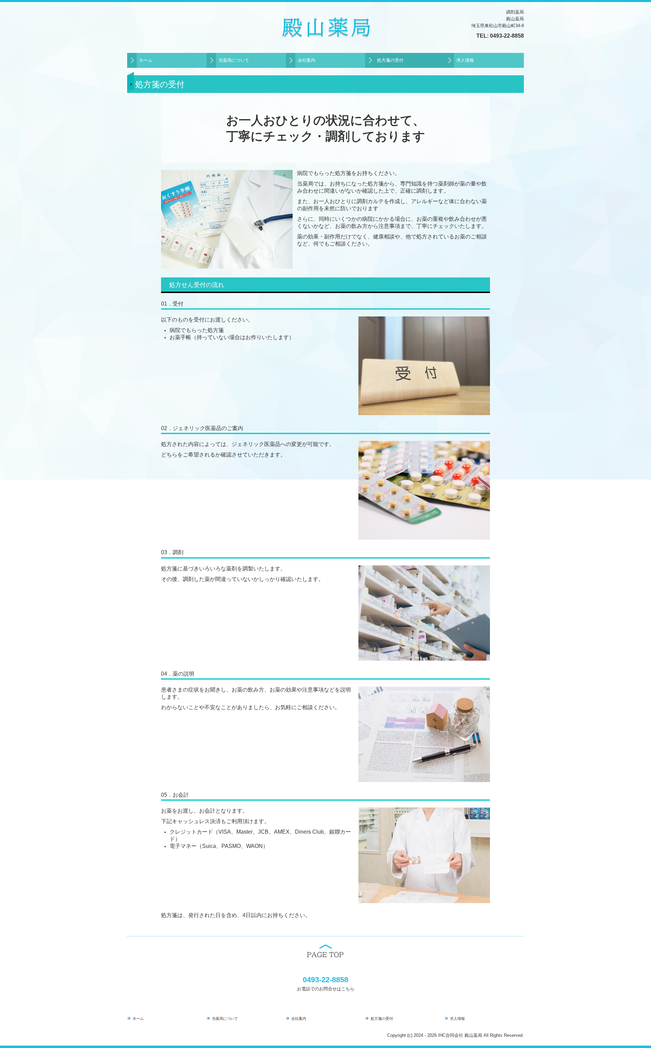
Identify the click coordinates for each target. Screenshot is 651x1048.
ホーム (145, 60)
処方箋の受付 (390, 60)
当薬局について (233, 60)
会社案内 (306, 60)
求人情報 (465, 60)
